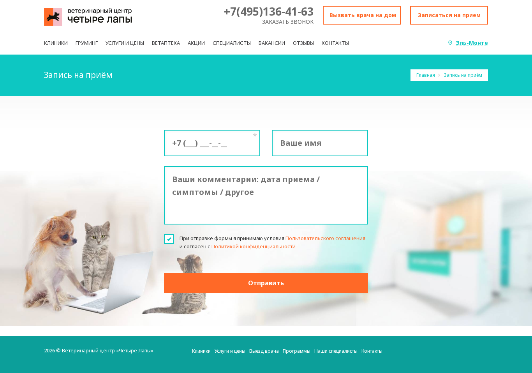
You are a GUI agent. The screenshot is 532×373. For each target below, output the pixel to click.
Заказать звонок (288, 21)
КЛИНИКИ (56, 42)
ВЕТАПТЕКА (166, 42)
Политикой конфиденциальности (253, 246)
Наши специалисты (336, 351)
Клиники (201, 351)
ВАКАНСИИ (272, 42)
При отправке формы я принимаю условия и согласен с (272, 242)
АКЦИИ (196, 42)
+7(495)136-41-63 (269, 11)
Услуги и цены (230, 351)
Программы (296, 351)
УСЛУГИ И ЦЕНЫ (125, 42)
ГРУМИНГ (87, 42)
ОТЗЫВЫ (303, 42)
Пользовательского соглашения (325, 238)
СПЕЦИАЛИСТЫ (232, 42)
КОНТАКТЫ (335, 42)
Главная (426, 75)
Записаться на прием (449, 15)
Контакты (371, 351)
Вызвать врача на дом (362, 15)
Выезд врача (264, 351)
